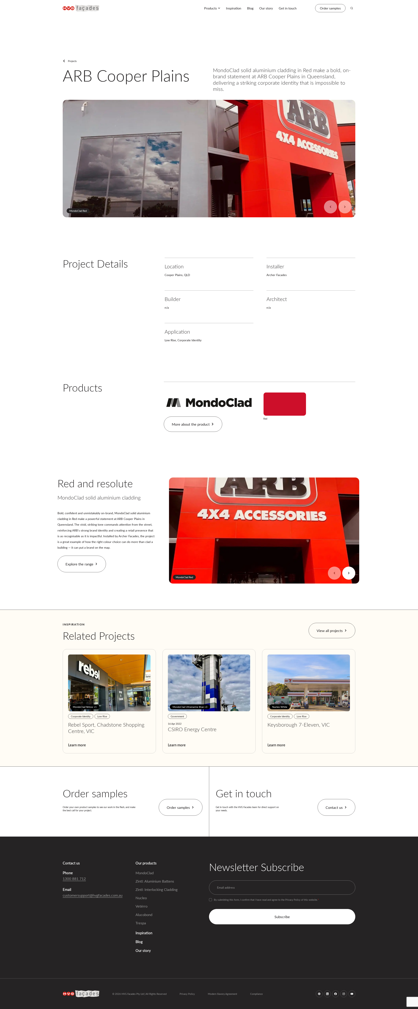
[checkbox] (210, 899)
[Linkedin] (327, 993)
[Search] (351, 8)
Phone (68, 872)
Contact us (334, 807)
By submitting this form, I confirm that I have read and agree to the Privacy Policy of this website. (266, 899)
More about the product (191, 424)
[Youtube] (351, 993)
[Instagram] (343, 993)
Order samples (178, 807)
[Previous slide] (330, 206)
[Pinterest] (319, 993)
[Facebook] (335, 993)
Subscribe (282, 916)
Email (67, 889)
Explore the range (79, 564)
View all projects (330, 630)
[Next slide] (344, 206)
